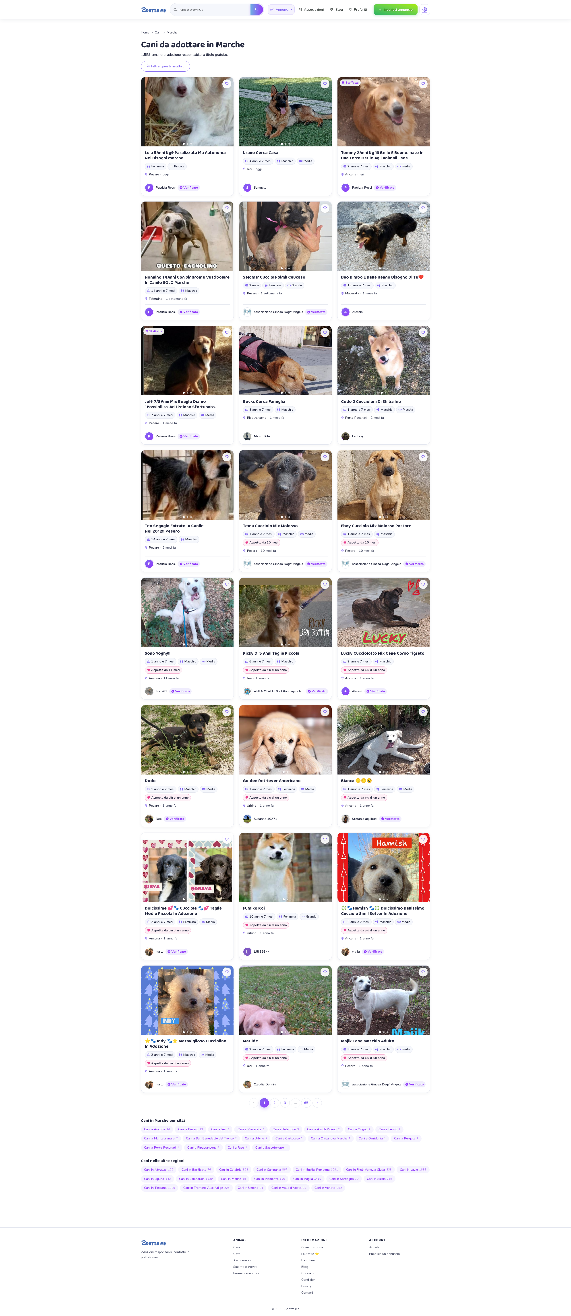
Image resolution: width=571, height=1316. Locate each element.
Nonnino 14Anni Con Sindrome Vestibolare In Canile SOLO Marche (187, 280)
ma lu (159, 951)
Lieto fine (308, 1260)
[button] (281, 9)
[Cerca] (256, 9)
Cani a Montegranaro (161, 1138)
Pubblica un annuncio (384, 1253)
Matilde (250, 1041)
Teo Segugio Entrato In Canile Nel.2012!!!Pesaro (174, 528)
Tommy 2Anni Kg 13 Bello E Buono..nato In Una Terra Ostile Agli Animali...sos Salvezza (382, 158)
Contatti (307, 1292)
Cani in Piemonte (269, 1178)
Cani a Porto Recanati (161, 1147)
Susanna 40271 (265, 818)
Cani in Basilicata (196, 1169)
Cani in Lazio (413, 1169)
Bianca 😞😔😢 (356, 780)
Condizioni (308, 1279)
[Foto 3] (191, 144)
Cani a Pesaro (190, 1129)
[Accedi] (424, 9)
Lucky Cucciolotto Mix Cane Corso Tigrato (382, 653)
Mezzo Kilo (262, 436)
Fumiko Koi (254, 908)
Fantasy (358, 436)
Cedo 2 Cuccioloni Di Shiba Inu (371, 401)
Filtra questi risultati (167, 66)
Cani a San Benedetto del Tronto (211, 1138)
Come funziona (312, 1247)
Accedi (374, 1247)
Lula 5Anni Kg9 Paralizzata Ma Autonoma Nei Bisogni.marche (185, 155)
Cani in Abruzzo (158, 1169)
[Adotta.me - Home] (153, 9)
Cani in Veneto (328, 1187)
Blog (304, 1266)
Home (145, 32)
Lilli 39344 (262, 951)
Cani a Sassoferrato (271, 1147)
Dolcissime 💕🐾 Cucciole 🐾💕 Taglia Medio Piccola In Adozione (183, 911)
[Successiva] (317, 1103)
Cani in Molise (233, 1178)
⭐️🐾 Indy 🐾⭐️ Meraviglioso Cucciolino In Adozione (185, 1043)
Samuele (260, 187)
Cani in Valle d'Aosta (288, 1187)
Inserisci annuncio (246, 1273)
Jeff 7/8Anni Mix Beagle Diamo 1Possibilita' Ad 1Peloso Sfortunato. (180, 404)
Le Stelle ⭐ (310, 1253)
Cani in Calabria (233, 1169)
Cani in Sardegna (344, 1178)
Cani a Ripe (237, 1147)
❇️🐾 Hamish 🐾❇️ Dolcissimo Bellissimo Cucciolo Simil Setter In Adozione (382, 911)
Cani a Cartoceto (289, 1138)
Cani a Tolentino (286, 1129)
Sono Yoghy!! (157, 653)
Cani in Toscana (159, 1187)
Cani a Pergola (406, 1138)
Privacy (306, 1286)
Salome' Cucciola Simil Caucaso (274, 277)
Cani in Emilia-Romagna (317, 1169)
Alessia (357, 312)
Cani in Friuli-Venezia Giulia (369, 1169)
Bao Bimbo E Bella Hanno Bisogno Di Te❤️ (382, 277)
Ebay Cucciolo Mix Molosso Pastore (376, 525)
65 (306, 1102)
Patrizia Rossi (166, 187)
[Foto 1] (184, 144)
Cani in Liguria (157, 1178)
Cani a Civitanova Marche (331, 1138)
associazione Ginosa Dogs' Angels (278, 312)
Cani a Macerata (251, 1129)
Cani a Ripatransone (203, 1147)
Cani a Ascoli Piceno (323, 1129)
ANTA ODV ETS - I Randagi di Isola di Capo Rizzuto (291, 691)
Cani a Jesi (220, 1129)
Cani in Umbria (250, 1187)
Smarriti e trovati (245, 1266)
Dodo (150, 780)
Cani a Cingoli (359, 1129)
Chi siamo (308, 1273)
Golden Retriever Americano (272, 780)
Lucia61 (161, 691)
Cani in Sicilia (379, 1178)
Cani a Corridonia (372, 1138)
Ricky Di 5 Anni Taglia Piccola (271, 653)
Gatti (236, 1253)
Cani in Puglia (307, 1178)
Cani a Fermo (389, 1129)
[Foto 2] (187, 144)
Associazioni (242, 1260)
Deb (159, 818)
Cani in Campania (272, 1169)
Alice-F (357, 691)
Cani (158, 32)
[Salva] (226, 83)
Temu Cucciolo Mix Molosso (270, 525)
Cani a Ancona (157, 1129)
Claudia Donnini (265, 1084)
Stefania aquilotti (364, 818)
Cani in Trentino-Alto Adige (206, 1187)
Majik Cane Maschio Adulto (367, 1041)
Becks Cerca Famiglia (264, 401)
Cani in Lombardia (196, 1178)
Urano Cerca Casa (260, 152)
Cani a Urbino (256, 1138)
